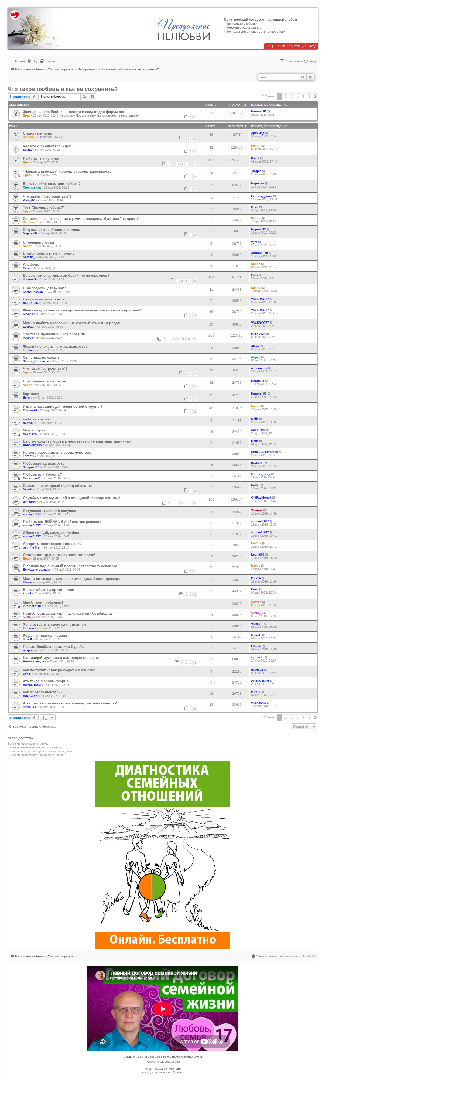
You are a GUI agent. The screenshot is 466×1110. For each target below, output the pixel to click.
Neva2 (27, 489)
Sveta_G (29, 617)
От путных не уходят (41, 357)
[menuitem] (32, 61)
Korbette (257, 463)
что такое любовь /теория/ (46, 681)
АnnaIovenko (32, 445)
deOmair (257, 669)
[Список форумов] (35, 28)
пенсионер (259, 368)
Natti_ (255, 485)
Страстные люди (37, 133)
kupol (27, 593)
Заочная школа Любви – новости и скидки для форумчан (73, 112)
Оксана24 (30, 410)
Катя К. (28, 639)
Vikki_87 (29, 200)
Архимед (257, 133)
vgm (254, 242)
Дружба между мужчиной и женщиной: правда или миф (71, 498)
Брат (26, 115)
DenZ (26, 673)
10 (183, 339)
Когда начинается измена (45, 635)
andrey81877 (32, 514)
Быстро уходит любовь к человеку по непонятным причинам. (77, 441)
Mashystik (258, 333)
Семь (27, 268)
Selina (27, 149)
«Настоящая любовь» (241, 23)
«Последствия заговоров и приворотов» (255, 31)
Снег (254, 589)
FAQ (270, 46)
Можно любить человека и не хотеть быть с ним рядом (72, 323)
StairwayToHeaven (36, 361)
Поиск (280, 46)
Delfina (28, 137)
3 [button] (292, 96)
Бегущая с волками (37, 569)
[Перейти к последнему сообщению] (269, 111)
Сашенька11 (32, 478)
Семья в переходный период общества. (58, 486)
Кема (254, 207)
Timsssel (29, 628)
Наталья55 (258, 111)
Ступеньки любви (38, 242)
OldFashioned (261, 497)
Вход (312, 46)
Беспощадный (261, 196)
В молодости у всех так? (44, 288)
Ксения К (29, 279)
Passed (28, 337)
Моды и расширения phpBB (163, 1068)
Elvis (254, 275)
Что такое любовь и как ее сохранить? (63, 89)
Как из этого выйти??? (43, 692)
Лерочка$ (30, 434)
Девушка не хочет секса (43, 299)
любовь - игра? (36, 419)
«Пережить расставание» (243, 27)
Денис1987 (31, 302)
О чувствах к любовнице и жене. (51, 230)
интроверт (31, 650)
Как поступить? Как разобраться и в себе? (60, 670)
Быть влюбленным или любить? (52, 184)
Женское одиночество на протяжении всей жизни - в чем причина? (82, 310)
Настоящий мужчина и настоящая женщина (61, 658)
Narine (27, 246)
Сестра (256, 602)
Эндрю (256, 171)
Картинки (31, 394)
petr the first (31, 547)
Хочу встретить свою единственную (54, 624)
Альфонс (31, 264)
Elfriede (256, 646)
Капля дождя (260, 474)
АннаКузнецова (34, 661)
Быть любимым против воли (48, 590)
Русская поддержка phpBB (163, 1061)
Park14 (256, 578)
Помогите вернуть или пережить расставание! (107, 115)
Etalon (27, 582)
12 (194, 339)
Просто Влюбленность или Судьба (53, 647)
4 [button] (298, 96)
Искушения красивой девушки (49, 511)
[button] (315, 96)
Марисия (257, 183)
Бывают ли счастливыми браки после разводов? (66, 275)
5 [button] (303, 96)
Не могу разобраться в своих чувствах (57, 452)
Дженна (28, 397)
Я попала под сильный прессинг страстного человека (70, 566)
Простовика (32, 187)
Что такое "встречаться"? (45, 368)
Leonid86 (257, 554)
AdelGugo (30, 695)
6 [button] (309, 96)
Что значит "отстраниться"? (47, 196)
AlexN (255, 346)
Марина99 (30, 233)
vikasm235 (258, 702)
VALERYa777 (260, 298)
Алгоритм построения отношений (52, 544)
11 (188, 339)
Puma (255, 158)
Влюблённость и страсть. (45, 381)
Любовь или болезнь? (42, 474)
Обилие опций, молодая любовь (51, 533)
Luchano (29, 350)
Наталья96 (258, 393)
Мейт (254, 418)
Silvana (28, 314)
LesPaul (28, 326)
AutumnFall (259, 253)
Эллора (256, 510)
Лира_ (255, 357)
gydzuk (28, 422)
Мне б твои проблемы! (43, 602)
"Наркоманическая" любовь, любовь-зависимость (67, 171)
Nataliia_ (29, 257)
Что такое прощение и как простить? (55, 334)
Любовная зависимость (43, 463)
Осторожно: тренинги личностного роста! (59, 555)
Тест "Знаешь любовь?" (44, 207)
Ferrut (27, 456)
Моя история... (36, 430)
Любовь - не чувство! (41, 159)
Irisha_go (29, 706)
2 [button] (286, 96)
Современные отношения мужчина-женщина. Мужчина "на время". (82, 219)
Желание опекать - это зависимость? (55, 346)
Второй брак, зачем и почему (48, 253)
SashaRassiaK (33, 291)
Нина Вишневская (264, 452)
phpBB (154, 1056)
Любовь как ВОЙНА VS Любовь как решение (62, 522)
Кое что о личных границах (47, 146)
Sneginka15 (31, 467)
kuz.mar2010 (32, 606)
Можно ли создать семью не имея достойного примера (71, 579)
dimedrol (29, 501)
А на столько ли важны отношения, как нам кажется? (70, 703)
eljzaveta (257, 657)
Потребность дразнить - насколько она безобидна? (68, 613)
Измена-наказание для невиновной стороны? (62, 407)
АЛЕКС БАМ (32, 684)
